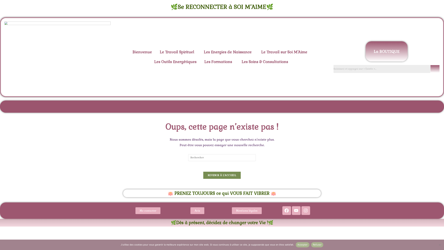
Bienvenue (142, 51)
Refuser (317, 244)
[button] (178, 51)
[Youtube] (296, 210)
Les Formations (218, 61)
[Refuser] (439, 245)
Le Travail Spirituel (177, 51)
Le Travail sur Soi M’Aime (284, 51)
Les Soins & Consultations (265, 61)
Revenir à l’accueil (222, 175)
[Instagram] (305, 210)
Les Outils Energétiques (175, 61)
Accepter (302, 244)
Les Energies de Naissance (228, 51)
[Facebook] (286, 210)
